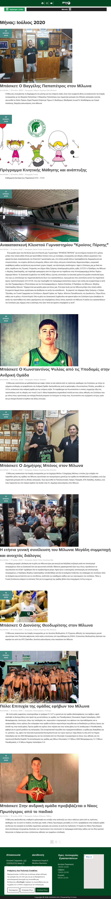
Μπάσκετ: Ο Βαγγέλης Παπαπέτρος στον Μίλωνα (45, 85)
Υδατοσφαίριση (38, 711)
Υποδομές (47, 711)
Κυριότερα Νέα (45, 90)
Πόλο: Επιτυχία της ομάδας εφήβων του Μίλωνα (44, 706)
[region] (28, 880)
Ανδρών (36, 90)
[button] (14, 9)
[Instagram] (47, 3)
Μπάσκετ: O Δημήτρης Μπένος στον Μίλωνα (41, 465)
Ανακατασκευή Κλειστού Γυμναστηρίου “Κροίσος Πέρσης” (54, 244)
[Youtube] (51, 3)
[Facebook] (42, 3)
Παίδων (48, 816)
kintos (5, 90)
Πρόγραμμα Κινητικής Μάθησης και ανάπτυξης (43, 170)
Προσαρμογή (13, 890)
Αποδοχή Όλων (42, 890)
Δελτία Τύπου (37, 249)
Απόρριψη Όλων (27, 890)
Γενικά (35, 174)
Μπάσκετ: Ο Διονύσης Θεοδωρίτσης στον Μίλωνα (46, 625)
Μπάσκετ (53, 90)
